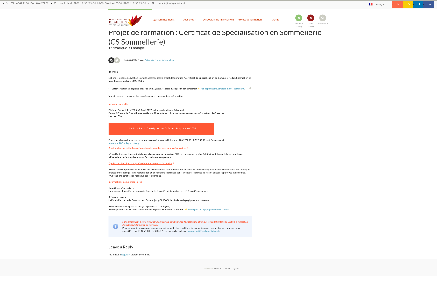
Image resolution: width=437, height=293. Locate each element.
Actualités (149, 60)
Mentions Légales (231, 268)
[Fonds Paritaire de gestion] (125, 21)
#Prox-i (217, 268)
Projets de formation (164, 60)
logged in (125, 254)
